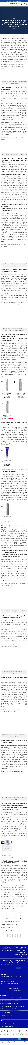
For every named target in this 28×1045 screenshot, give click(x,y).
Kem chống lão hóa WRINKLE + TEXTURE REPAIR (7, 518)
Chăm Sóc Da (7, 1034)
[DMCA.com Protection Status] (22, 1039)
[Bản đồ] (26, 4)
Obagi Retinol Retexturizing (19, 280)
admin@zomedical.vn (9, 979)
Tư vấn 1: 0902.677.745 (15, 988)
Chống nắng (1, 1033)
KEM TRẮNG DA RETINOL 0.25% (7, 416)
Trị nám (5, 1033)
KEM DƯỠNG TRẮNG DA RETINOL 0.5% (21, 394)
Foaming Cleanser (17, 620)
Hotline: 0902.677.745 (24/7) (10, 984)
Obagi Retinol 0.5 (15, 239)
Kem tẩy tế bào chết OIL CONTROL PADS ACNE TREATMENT (7, 854)
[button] (2, 4)
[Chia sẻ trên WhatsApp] (8, 935)
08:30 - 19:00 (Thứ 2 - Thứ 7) (10, 981)
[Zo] (14, 4)
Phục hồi (26, 1033)
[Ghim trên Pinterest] (18, 935)
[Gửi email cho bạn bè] (15, 935)
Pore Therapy (21, 563)
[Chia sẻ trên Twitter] (13, 935)
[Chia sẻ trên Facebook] (10, 935)
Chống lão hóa (10, 1034)
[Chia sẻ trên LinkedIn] (20, 935)
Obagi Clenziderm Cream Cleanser (11, 682)
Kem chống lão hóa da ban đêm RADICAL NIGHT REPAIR (7, 462)
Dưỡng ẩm (16, 1033)
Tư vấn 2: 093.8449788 (14, 990)
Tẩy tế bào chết (13, 1034)
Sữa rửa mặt (23, 1034)
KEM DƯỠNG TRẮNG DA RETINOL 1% (7, 394)
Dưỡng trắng (20, 1033)
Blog (14, 18)
